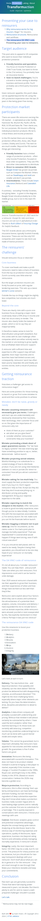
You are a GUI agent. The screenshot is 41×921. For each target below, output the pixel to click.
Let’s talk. (6, 897)
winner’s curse (8, 291)
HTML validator (13, 916)
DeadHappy (18, 175)
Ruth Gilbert (16, 223)
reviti (29, 175)
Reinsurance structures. (16, 34)
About (32, 3)
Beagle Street (12, 170)
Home (8, 3)
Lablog (25, 3)
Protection (16, 3)
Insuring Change (31, 223)
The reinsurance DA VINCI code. (20, 40)
